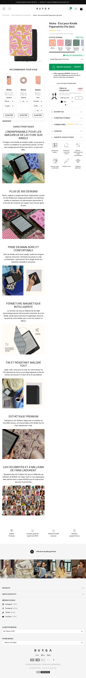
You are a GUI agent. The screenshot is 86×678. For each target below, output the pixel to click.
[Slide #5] (36, 61)
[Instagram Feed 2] (61, 569)
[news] (70, 9)
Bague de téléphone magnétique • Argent (23, 94)
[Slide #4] (34, 61)
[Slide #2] (30, 61)
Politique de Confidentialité (51, 664)
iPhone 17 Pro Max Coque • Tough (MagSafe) (9, 94)
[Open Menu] (4, 9)
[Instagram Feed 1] (43, 569)
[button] (55, 30)
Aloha (9, 90)
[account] (76, 9)
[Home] (43, 9)
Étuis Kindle (5, 15)
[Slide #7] (39, 61)
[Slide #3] (32, 61)
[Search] (10, 9)
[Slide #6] (37, 61)
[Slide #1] (28, 61)
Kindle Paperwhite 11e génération (21, 15)
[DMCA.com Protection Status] (43, 672)
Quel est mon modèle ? (74, 55)
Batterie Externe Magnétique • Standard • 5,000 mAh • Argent (37, 94)
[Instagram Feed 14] (24, 569)
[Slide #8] (41, 61)
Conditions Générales (33, 664)
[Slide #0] (27, 61)
